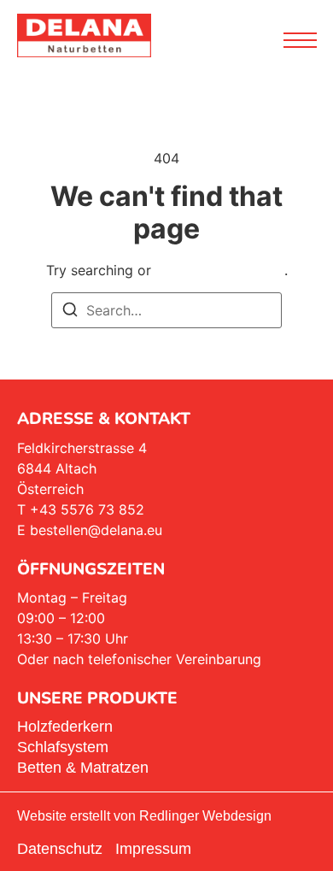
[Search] (70, 312)
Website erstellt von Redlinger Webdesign (144, 816)
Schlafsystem (62, 747)
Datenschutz (59, 848)
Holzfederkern (65, 726)
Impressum (153, 848)
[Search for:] (166, 310)
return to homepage (219, 270)
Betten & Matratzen (83, 767)
